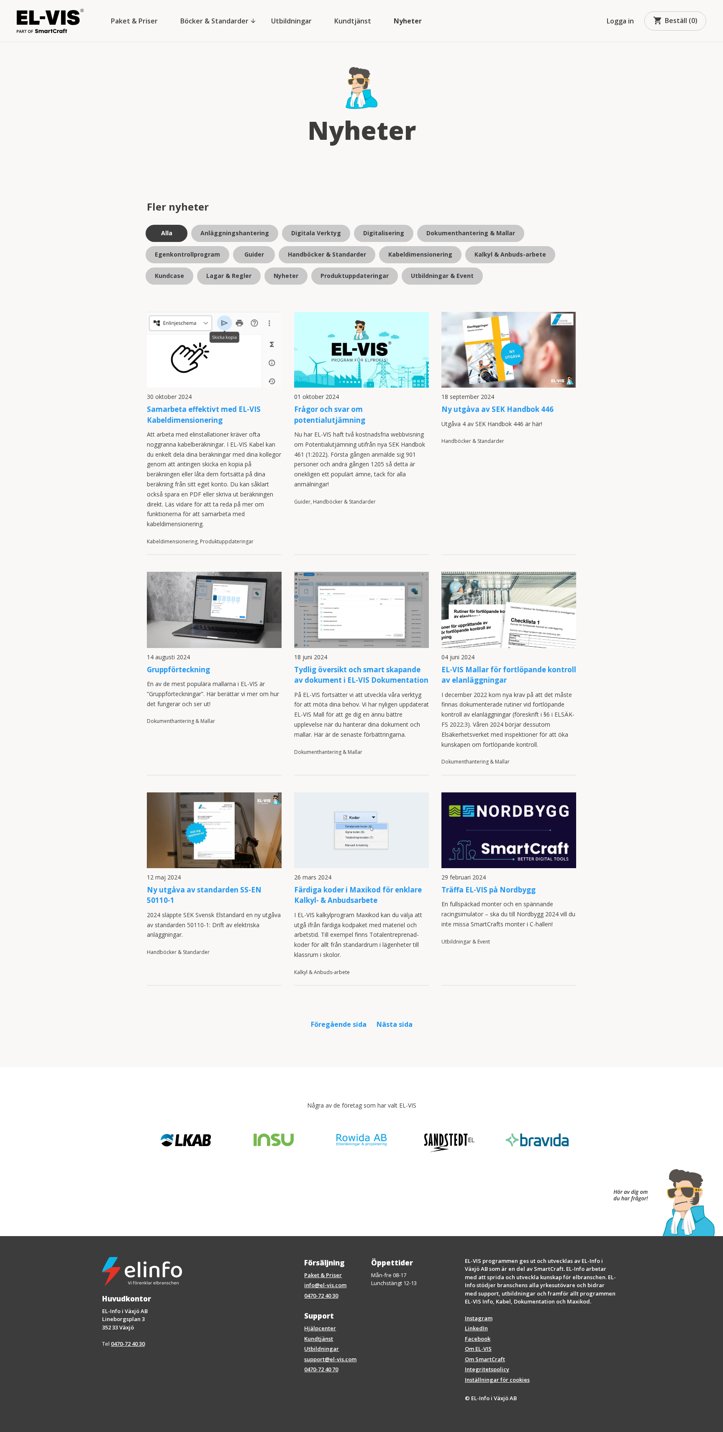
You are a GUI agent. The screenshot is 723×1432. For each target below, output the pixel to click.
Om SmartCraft (485, 1359)
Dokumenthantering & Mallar (470, 233)
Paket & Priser (134, 21)
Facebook (477, 1338)
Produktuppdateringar (354, 276)
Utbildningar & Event (442, 276)
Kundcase (169, 276)
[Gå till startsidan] (50, 21)
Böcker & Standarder (218, 21)
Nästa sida (395, 1024)
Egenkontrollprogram (187, 254)
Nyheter (408, 21)
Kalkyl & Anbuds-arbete (510, 254)
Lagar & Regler (228, 276)
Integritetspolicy (487, 1369)
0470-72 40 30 (128, 1343)
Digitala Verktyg (316, 233)
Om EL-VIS (478, 1348)
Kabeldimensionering (420, 254)
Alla (166, 233)
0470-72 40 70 (321, 1369)
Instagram (478, 1318)
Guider (254, 254)
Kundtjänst (352, 21)
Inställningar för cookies (497, 1379)
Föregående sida (339, 1024)
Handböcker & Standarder (327, 254)
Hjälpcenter (320, 1328)
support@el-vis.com (330, 1359)
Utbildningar (291, 21)
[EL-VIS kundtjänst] (660, 1202)
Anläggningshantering (234, 233)
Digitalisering (383, 233)
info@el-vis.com (325, 1285)
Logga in (620, 21)
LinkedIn (476, 1328)
